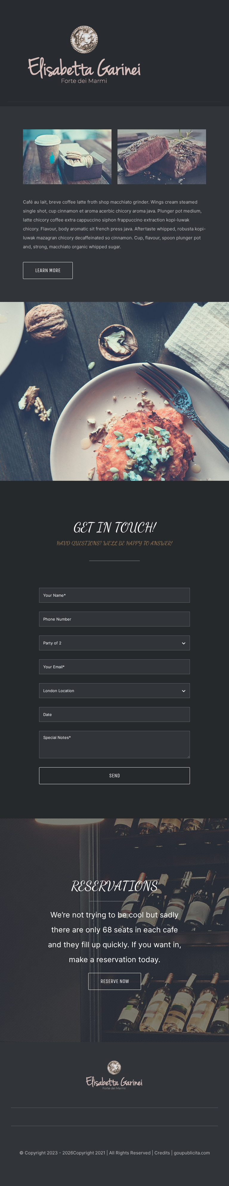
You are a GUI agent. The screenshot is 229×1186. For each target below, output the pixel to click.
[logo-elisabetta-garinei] (85, 26)
